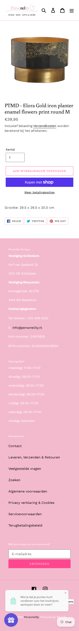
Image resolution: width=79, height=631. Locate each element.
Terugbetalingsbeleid (25, 525)
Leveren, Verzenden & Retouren (34, 457)
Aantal (10, 149)
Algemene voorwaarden (27, 491)
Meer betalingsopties (39, 192)
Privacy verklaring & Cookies (31, 503)
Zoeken (14, 480)
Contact (15, 446)
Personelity (31, 617)
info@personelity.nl (27, 328)
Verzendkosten (44, 126)
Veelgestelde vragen (24, 469)
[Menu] (71, 10)
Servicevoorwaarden (25, 514)
